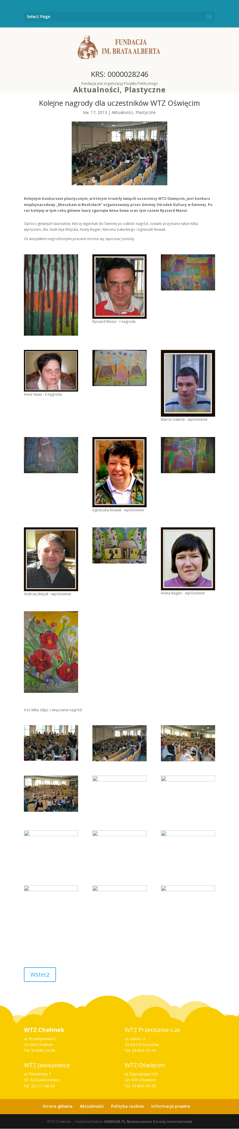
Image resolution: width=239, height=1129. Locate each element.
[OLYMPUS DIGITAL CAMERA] (119, 286)
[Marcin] (188, 383)
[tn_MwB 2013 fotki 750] (188, 272)
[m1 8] (119, 743)
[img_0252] (188, 850)
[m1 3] (51, 794)
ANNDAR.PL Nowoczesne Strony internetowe (148, 1121)
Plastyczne (145, 89)
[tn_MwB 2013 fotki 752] (51, 652)
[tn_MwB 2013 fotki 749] (51, 455)
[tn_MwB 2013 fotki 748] (119, 368)
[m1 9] (51, 743)
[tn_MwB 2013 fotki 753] (51, 295)
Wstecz (40, 974)
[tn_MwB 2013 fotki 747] (119, 545)
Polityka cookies (127, 1106)
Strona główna (58, 1106)
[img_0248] (188, 796)
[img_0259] (188, 905)
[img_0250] (119, 850)
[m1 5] (188, 743)
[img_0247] (119, 796)
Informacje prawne (170, 1106)
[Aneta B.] (188, 558)
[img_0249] (51, 850)
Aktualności (96, 89)
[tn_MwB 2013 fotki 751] (188, 455)
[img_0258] (119, 905)
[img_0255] (51, 905)
